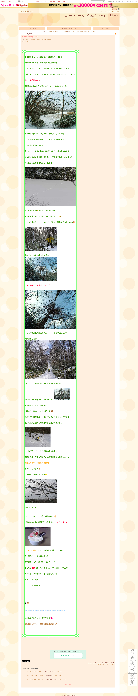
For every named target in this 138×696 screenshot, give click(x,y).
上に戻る (132, 684)
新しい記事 (132, 672)
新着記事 (132, 678)
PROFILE (32, 11)
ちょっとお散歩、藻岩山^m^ (35, 679)
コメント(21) (57, 671)
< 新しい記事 (32, 28)
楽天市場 (134, 1)
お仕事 (65, 31)
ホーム (132, 654)
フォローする (132, 660)
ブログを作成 (127, 1)
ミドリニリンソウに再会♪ (34, 671)
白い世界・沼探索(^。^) (29, 37)
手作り (93, 31)
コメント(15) (62, 679)
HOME (21, 11)
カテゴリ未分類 (50, 31)
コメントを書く (109, 664)
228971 (114, 9)
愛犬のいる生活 (83, 31)
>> (114, 1)
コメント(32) (100, 664)
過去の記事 (132, 666)
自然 (89, 31)
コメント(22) (58, 675)
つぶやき (73, 31)
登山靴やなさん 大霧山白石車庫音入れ (41, 624)
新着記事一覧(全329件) (69, 28)
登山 (77, 31)
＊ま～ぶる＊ (54, 637)
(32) (37, 37)
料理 (69, 31)
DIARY (26, 11)
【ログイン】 (116, 11)
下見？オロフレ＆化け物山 (35, 675)
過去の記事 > (106, 28)
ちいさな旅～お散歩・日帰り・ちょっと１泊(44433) (39, 39)
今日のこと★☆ (59, 31)
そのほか (22, 1)
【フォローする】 (106, 11)
